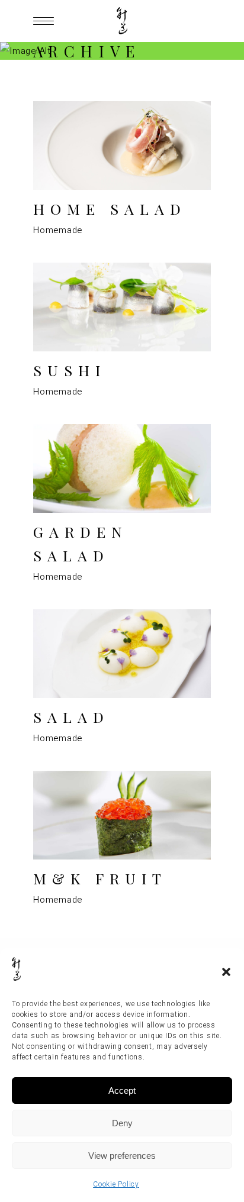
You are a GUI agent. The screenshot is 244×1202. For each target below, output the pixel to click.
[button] (226, 972)
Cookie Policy (116, 1184)
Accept (122, 1090)
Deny (122, 1123)
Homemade (57, 230)
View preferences (122, 1156)
